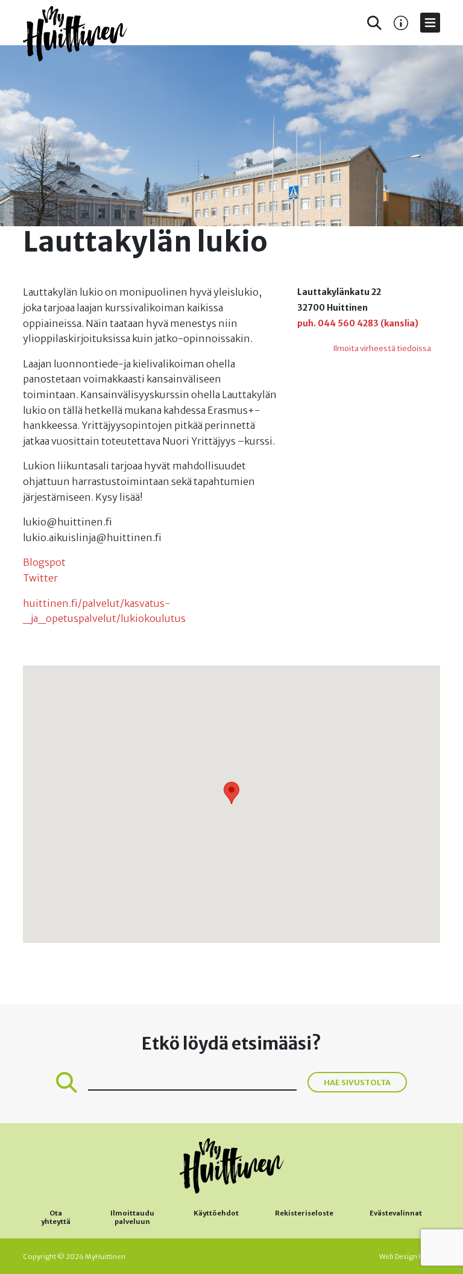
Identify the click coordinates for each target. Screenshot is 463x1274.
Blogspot (44, 562)
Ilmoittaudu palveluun (132, 1217)
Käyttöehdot (216, 1213)
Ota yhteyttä (56, 1217)
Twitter (40, 578)
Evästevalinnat (396, 1213)
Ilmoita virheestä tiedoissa (382, 348)
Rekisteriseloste (304, 1213)
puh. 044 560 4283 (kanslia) (357, 323)
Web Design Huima (409, 1256)
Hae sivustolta (357, 1082)
